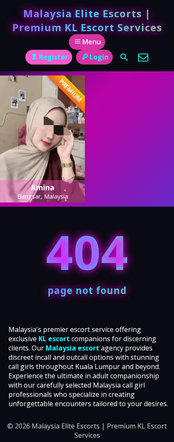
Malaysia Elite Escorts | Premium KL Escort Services (87, 20)
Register (53, 57)
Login (99, 57)
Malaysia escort (72, 348)
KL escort (54, 338)
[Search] (124, 57)
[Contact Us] (143, 57)
